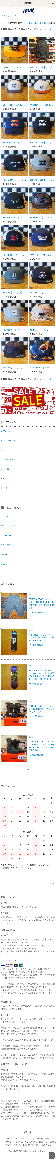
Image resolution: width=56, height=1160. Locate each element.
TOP (3, 16)
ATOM (50, 1145)
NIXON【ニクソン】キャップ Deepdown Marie (26, 292)
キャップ (12, 16)
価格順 (42, 23)
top (51, 1155)
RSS (43, 1145)
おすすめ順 (31, 23)
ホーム (8, 1138)
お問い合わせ (36, 1138)
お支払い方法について (26, 1141)
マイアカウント (21, 1138)
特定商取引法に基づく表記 (26, 1145)
